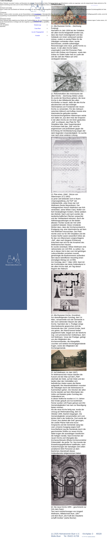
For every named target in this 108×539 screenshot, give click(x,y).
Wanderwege (37, 25)
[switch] (1, 6)
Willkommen (37, 14)
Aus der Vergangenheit (37, 32)
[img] (13, 269)
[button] (54, 23)
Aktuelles (37, 18)
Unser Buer (38, 28)
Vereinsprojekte (37, 21)
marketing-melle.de (91, 536)
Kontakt (37, 35)
